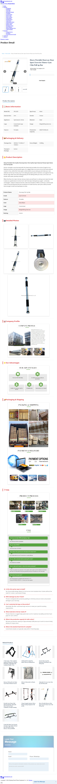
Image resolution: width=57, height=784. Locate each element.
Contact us (5, 35)
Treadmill (8, 13)
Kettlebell (8, 9)
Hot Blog (8, 33)
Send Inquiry (42, 80)
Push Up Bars (9, 17)
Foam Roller (9, 18)
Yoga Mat (8, 10)
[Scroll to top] (2, 782)
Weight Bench (9, 19)
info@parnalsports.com (7, 1)
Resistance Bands (10, 12)
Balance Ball (9, 24)
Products (5, 7)
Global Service (9, 32)
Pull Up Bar (8, 15)
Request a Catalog (5, 39)
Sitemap (30, 780)
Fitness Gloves (9, 23)
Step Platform (9, 27)
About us (5, 37)
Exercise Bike (9, 14)
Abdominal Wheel (10, 22)
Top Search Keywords (11, 34)
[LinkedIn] (2, 2)
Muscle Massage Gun (11, 28)
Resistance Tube (9, 25)
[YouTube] (3, 2)
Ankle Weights (9, 29)
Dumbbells (8, 8)
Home (4, 6)
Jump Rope (8, 20)
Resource (5, 30)
